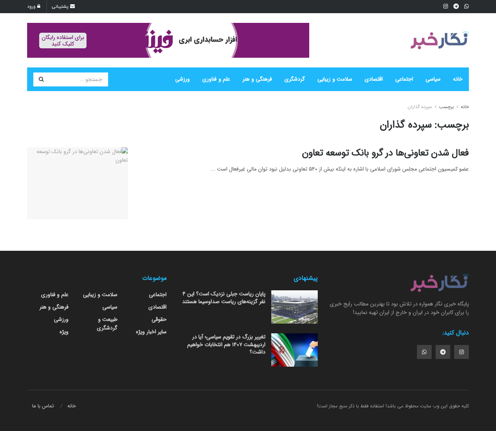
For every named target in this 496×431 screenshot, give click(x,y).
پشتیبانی (61, 6)
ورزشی (182, 79)
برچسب (446, 106)
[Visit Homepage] (440, 40)
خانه (458, 79)
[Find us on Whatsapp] (424, 352)
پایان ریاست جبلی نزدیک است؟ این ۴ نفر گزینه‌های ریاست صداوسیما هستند (223, 298)
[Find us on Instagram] (461, 352)
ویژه (64, 332)
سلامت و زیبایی (334, 79)
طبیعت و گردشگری (107, 323)
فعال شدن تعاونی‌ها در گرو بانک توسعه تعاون (385, 153)
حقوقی (159, 319)
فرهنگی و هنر (257, 79)
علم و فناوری (216, 79)
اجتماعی (404, 79)
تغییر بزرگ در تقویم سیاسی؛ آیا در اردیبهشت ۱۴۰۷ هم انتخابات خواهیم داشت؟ (226, 344)
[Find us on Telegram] (443, 352)
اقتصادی (374, 79)
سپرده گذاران (420, 106)
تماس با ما (43, 406)
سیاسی (433, 79)
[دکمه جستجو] (41, 79)
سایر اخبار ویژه (151, 332)
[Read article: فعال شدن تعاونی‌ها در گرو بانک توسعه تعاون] (77, 183)
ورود (32, 6)
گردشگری (294, 79)
